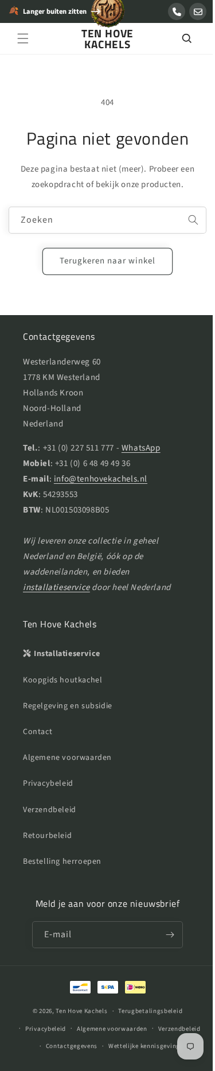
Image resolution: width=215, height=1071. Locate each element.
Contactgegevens (67, 1046)
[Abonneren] (165, 934)
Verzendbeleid (49, 810)
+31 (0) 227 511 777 (78, 448)
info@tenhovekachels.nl (100, 479)
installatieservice (56, 587)
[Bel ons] (176, 11)
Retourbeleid (47, 835)
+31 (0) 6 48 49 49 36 (93, 463)
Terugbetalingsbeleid (146, 1011)
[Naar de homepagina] (108, 16)
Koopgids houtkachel (62, 680)
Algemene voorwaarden (67, 757)
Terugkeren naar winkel (103, 261)
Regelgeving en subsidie (67, 706)
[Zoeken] (177, 38)
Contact (37, 732)
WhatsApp (141, 448)
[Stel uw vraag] (197, 11)
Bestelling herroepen (62, 861)
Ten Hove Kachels (77, 1011)
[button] (23, 38)
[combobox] (103, 220)
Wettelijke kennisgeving (139, 1046)
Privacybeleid (48, 783)
